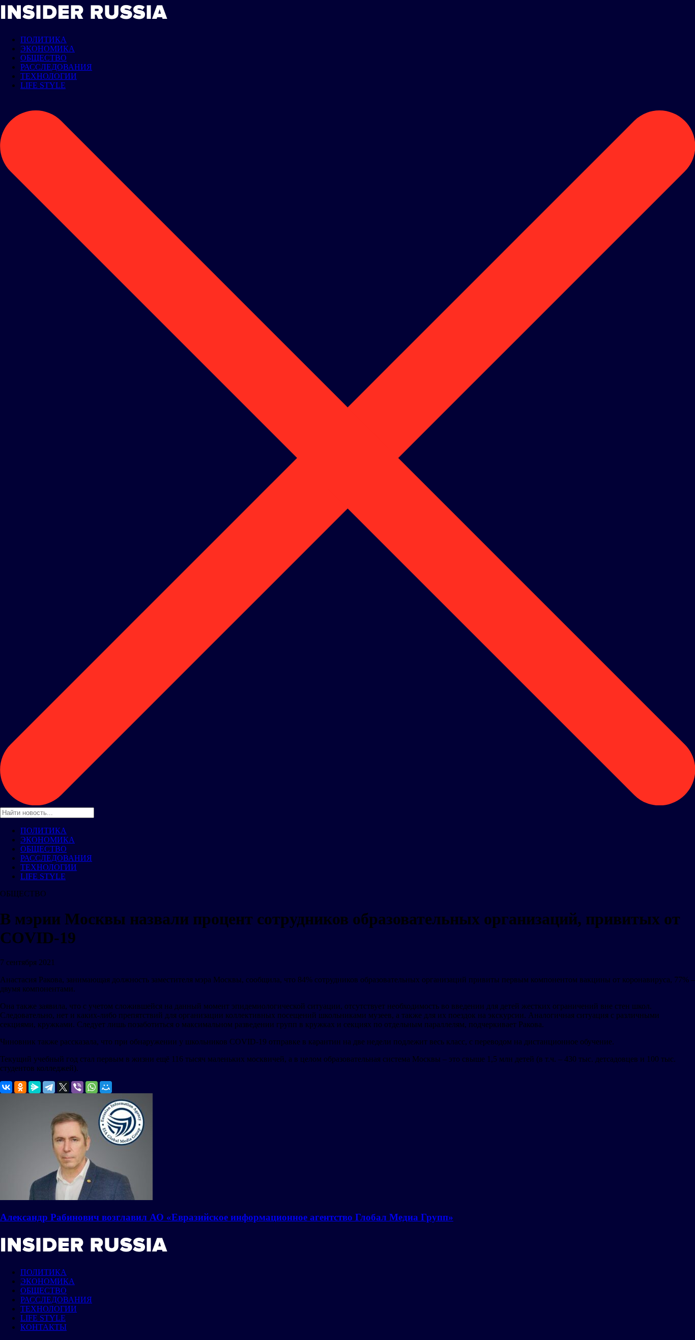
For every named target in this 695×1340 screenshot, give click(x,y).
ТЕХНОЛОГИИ (48, 76)
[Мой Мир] (106, 1087)
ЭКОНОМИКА (47, 48)
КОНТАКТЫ (43, 1327)
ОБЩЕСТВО (43, 57)
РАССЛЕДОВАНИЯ (56, 67)
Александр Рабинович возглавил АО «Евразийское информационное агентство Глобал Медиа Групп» (226, 1217)
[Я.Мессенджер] (34, 1087)
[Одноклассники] (20, 1087)
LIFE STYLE (43, 85)
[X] (63, 1087)
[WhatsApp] (91, 1087)
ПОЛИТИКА (43, 39)
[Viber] (77, 1087)
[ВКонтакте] (6, 1087)
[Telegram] (49, 1087)
